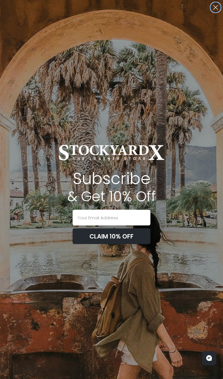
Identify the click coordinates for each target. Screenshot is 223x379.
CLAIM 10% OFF (111, 236)
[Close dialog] (216, 7)
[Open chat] (209, 358)
